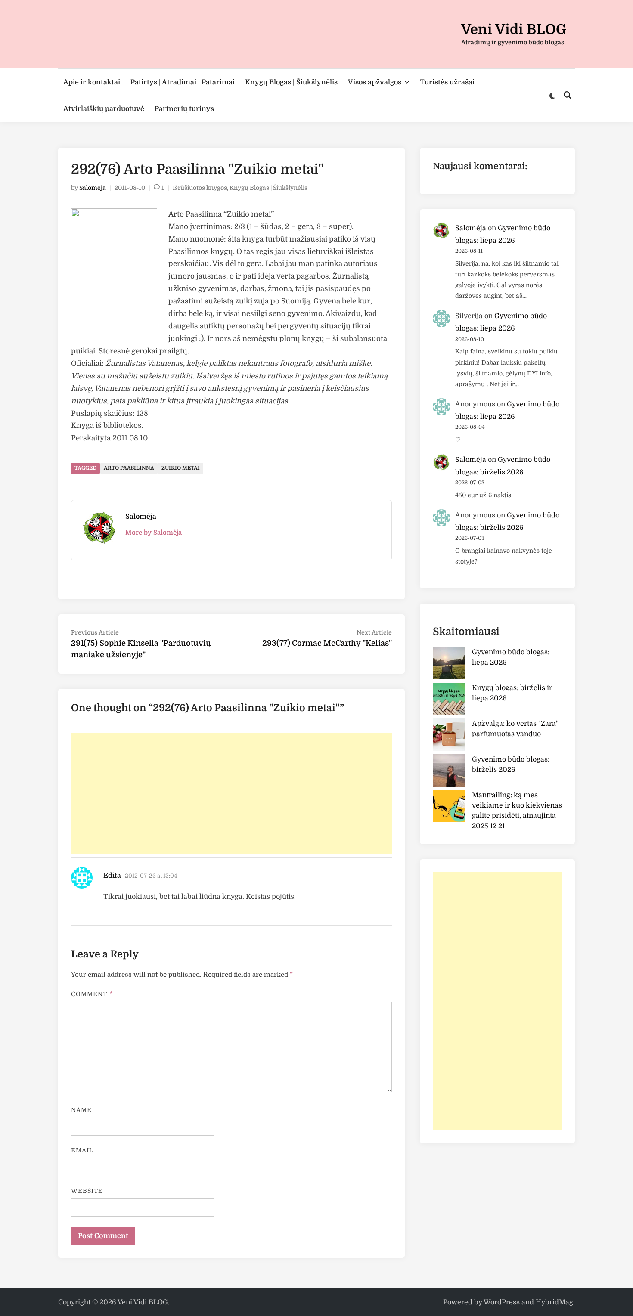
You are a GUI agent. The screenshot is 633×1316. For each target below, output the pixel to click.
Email (82, 1150)
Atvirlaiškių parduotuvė (103, 109)
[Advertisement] (231, 793)
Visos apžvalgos (374, 82)
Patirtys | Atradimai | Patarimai (182, 82)
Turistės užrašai (447, 82)
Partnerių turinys (184, 109)
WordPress (502, 1302)
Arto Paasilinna (129, 468)
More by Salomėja (153, 532)
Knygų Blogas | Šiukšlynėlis (291, 82)
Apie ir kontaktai (91, 82)
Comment (92, 994)
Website (87, 1190)
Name (81, 1109)
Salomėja (92, 187)
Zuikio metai (180, 468)
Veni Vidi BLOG (513, 29)
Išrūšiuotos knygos (200, 187)
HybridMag (554, 1302)
